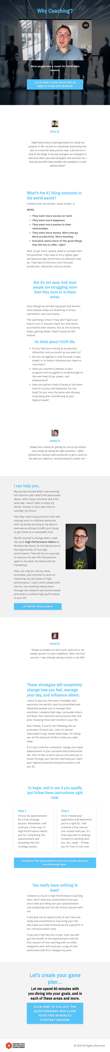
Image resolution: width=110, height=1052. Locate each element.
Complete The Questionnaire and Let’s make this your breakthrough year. (55, 862)
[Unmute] (89, 58)
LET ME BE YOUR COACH (38, 606)
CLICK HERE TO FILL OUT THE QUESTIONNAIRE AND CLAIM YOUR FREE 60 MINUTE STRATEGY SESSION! (55, 1013)
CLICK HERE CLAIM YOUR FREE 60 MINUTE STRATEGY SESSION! (55, 84)
